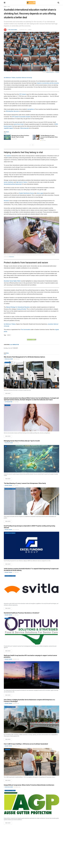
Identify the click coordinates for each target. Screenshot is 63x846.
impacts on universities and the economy (48, 83)
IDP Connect (22, 94)
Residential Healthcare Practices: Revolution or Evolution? (21, 613)
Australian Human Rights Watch (12, 281)
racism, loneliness (9, 182)
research (8, 155)
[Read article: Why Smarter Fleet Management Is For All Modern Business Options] (31, 375)
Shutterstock (11, 256)
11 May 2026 (16, 572)
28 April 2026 (16, 659)
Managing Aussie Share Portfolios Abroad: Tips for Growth (22, 441)
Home (5, 6)
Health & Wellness (10, 662)
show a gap (40, 193)
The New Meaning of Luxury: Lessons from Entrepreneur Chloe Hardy (49, 137)
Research (6, 200)
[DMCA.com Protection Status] (31, 339)
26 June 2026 (16, 529)
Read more (8, 393)
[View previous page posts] (30, 145)
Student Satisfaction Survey (26, 193)
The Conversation (12, 29)
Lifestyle (7, 405)
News (9, 6)
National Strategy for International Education (18, 307)
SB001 (9, 335)
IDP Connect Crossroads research (21, 116)
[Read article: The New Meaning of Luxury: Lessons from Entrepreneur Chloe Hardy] (36, 137)
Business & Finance (10, 488)
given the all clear (18, 124)
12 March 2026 (17, 831)
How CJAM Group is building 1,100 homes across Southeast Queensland (26, 744)
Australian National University (24, 77)
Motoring (7, 362)
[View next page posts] (33, 145)
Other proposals (24, 128)
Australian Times (8, 401)
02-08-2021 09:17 (23, 29)
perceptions (31, 109)
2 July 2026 (43, 140)
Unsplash (57, 72)
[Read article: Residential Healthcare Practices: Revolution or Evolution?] (31, 631)
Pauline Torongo (8, 485)
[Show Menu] (4, 2)
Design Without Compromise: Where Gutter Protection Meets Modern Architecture (29, 785)
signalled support (8, 128)
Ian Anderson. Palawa (9, 77)
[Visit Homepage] (31, 2)
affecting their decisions (12, 111)
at (5, 446)
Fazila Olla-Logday (9, 442)
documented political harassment (13, 184)
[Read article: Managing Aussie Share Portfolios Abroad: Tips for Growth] (7, 137)
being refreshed (22, 309)
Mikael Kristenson (50, 72)
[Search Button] (58, 2)
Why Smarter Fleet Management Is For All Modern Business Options (24, 357)
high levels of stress (21, 182)
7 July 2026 (16, 401)
